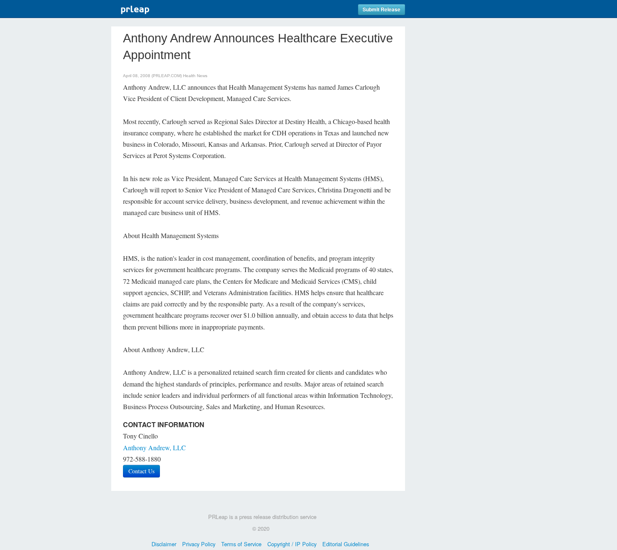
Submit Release (381, 9)
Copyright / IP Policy (291, 544)
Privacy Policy (198, 544)
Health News (195, 75)
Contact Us (141, 471)
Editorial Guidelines (345, 544)
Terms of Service (241, 544)
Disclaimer (164, 544)
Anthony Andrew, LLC (154, 447)
